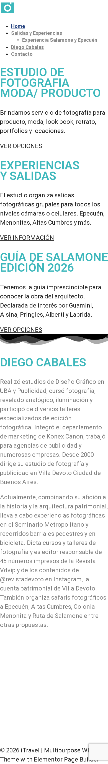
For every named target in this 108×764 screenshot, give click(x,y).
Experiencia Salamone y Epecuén (59, 40)
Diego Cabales (27, 47)
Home (18, 26)
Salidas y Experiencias (36, 33)
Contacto (22, 54)
